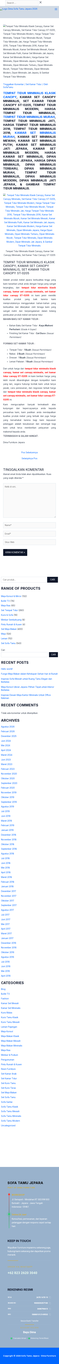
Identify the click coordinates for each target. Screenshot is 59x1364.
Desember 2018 (8, 835)
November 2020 (9, 774)
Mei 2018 (5, 867)
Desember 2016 (8, 943)
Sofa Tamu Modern (10, 1121)
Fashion (5, 998)
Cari (52, 579)
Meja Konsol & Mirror (11, 596)
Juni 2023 (6, 759)
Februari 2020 (8, 788)
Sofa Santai (6, 1102)
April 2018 (6, 872)
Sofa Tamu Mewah (10, 1111)
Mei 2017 (5, 924)
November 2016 (8, 947)
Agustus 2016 (7, 957)
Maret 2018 (6, 877)
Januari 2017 (7, 938)
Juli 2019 (5, 811)
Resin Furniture (8, 1069)
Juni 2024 (6, 741)
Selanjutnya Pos (29, 459)
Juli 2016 (5, 962)
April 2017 (5, 929)
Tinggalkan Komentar (13, 84)
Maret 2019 (6, 821)
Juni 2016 (5, 966)
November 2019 (8, 792)
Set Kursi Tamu (8, 1083)
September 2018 (9, 849)
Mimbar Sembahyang (11, 620)
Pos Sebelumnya (29, 453)
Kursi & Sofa (7, 615)
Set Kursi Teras (8, 1088)
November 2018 (8, 839)
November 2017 (8, 896)
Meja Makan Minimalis (11, 1045)
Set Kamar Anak (8, 1074)
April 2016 (6, 976)
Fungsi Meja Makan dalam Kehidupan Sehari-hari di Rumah (29, 674)
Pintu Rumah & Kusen (11, 624)
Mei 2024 (5, 745)
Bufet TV (5, 601)
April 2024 (6, 750)
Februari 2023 (8, 769)
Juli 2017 (5, 915)
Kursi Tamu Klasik (9, 1017)
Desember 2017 (8, 891)
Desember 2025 (8, 736)
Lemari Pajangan (9, 1027)
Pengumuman (7, 1059)
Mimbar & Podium (9, 1055)
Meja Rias (5, 605)
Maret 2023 (6, 764)
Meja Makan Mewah (11, 1041)
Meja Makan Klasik (10, 1036)
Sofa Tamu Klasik (9, 1107)
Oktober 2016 (7, 952)
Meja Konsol (7, 1031)
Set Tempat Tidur (9, 610)
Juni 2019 (5, 816)
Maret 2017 (6, 933)
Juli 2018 (5, 858)
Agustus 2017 (7, 910)
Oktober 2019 (7, 797)
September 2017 (9, 905)
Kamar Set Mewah (10, 1003)
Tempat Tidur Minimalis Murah (29, 117)
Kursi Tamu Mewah (10, 1022)
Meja (3, 634)
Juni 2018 (5, 863)
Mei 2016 (5, 971)
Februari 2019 (7, 825)
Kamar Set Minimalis (10, 1008)
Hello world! (7, 669)
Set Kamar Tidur (9, 1078)
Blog (3, 989)
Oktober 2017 (7, 900)
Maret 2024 (6, 755)
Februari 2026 (8, 731)
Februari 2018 (7, 882)
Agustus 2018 (7, 853)
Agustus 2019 (7, 806)
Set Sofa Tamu (8, 643)
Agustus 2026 (8, 726)
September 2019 (9, 802)
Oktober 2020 (8, 778)
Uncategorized (8, 1125)
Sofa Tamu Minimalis (11, 1116)
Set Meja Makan (9, 629)
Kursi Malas (6, 1012)
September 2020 (9, 783)
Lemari (4, 638)
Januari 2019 (7, 830)
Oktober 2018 (7, 844)
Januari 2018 (7, 886)
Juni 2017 (5, 919)
